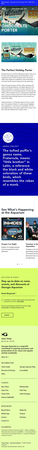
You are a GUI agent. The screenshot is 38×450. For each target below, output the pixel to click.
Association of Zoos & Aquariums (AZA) (12, 430)
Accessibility (24, 370)
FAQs (3, 374)
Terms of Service (16, 307)
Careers (3, 417)
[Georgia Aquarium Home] (3, 8)
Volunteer (23, 417)
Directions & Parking (8, 370)
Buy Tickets (5, 387)
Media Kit (23, 410)
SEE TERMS (20, 301)
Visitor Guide (5, 367)
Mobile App (5, 414)
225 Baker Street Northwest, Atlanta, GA (12, 446)
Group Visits (5, 394)
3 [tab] (22, 265)
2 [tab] (20, 265)
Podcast (22, 414)
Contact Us (5, 421)
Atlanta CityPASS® (7, 397)
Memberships (24, 387)
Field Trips (23, 390)
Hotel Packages (25, 394)
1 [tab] (18, 265)
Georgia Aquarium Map (27, 367)
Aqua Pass (4, 390)
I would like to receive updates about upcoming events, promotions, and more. (19, 300)
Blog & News (5, 410)
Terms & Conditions (15, 443)
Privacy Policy (5, 307)
